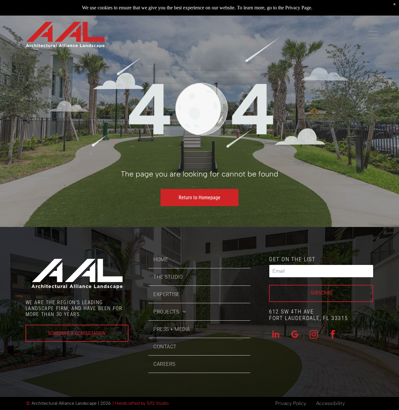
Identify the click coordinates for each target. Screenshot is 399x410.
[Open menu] (373, 35)
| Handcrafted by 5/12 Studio (141, 403)
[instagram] (313, 335)
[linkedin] (276, 335)
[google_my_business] (295, 335)
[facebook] (332, 335)
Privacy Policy (290, 403)
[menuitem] (199, 259)
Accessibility (330, 403)
